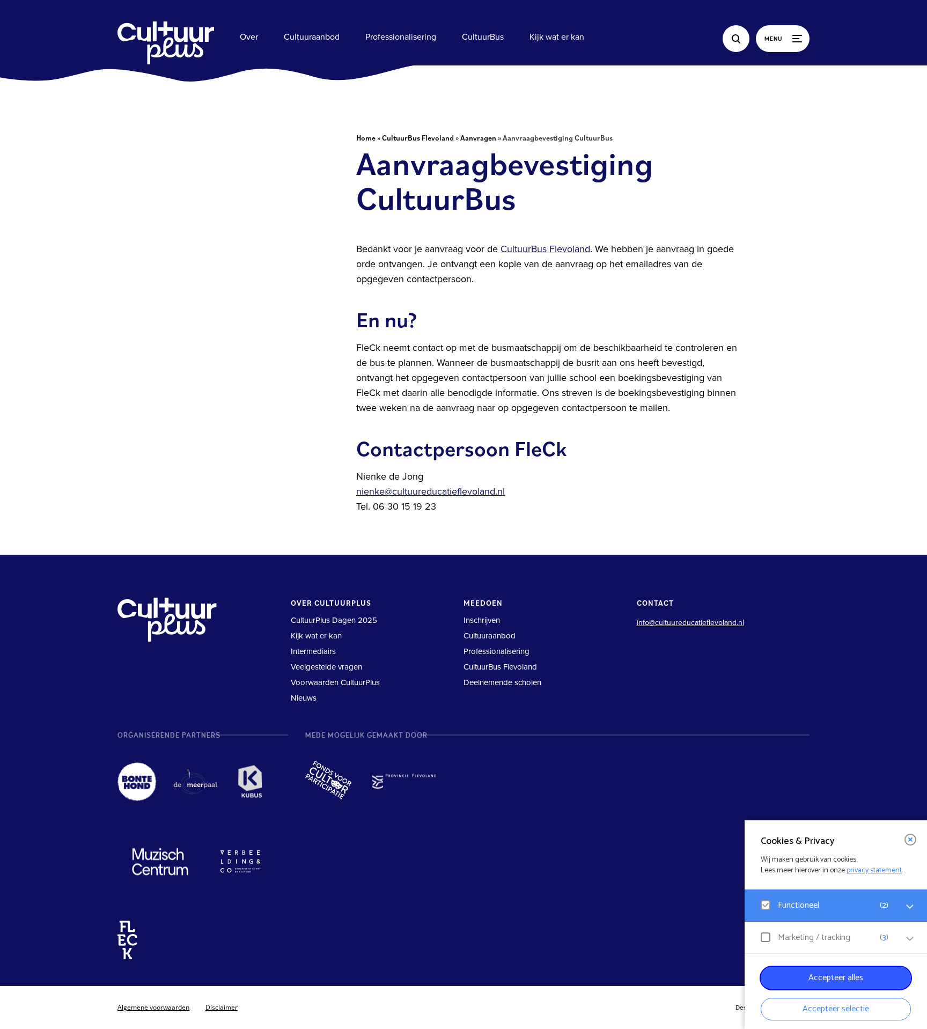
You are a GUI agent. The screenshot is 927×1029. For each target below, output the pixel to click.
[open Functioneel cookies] (910, 907)
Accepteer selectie (836, 1009)
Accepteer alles (835, 978)
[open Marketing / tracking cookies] (910, 939)
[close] (910, 840)
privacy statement (874, 870)
